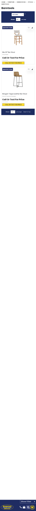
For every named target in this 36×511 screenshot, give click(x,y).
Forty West (5, 54)
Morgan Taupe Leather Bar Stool (14, 94)
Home (3, 2)
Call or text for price (13, 63)
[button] (28, 27)
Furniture (11, 2)
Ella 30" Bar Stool (8, 52)
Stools (30, 2)
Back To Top (27, 112)
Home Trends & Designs (9, 96)
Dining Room (21, 2)
